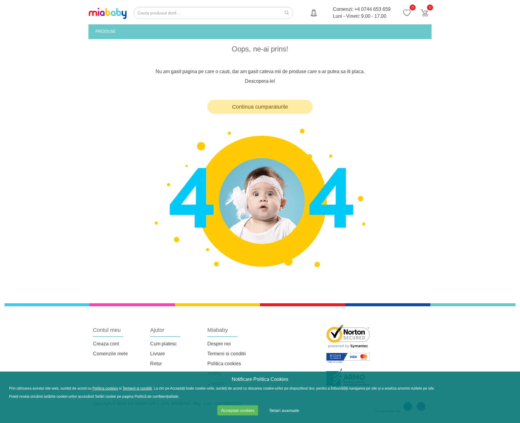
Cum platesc (163, 343)
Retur (156, 363)
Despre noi (219, 343)
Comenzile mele (110, 353)
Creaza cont (106, 343)
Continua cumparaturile (260, 107)
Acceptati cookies (237, 410)
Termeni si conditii (226, 353)
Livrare (157, 353)
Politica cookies (224, 363)
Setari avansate (284, 410)
